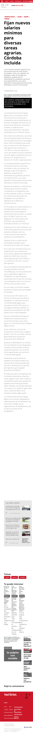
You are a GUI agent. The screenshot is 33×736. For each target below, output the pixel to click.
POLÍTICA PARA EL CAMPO (9, 596)
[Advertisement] (18, 467)
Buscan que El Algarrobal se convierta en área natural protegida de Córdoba (13, 519)
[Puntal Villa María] (10, 696)
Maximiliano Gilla (16, 513)
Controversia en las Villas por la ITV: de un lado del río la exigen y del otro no (13, 507)
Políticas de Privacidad (9, 725)
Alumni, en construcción (12, 539)
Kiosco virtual (16, 717)
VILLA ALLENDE (26, 675)
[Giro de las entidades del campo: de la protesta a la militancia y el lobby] (6, 603)
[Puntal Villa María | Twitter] (30, 695)
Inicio (6, 1)
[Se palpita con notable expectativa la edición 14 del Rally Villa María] (12, 643)
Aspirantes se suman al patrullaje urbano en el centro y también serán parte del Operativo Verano (13, 534)
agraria (14, 577)
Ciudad (12, 1)
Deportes (25, 1)
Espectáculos (12, 718)
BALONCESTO (27, 651)
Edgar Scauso (15, 543)
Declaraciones (15, 596)
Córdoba (22, 577)
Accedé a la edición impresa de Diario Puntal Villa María (27, 647)
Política (11, 712)
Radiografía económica (26, 663)
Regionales (18, 1)
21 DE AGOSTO (27, 639)
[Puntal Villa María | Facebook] (26, 695)
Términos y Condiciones (9, 724)
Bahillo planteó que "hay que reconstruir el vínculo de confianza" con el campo (16, 623)
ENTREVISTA (22, 596)
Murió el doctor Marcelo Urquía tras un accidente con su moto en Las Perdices (13, 527)
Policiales (6, 712)
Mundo (11, 709)
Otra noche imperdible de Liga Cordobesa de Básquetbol (27, 659)
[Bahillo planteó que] (14, 611)
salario (7, 577)
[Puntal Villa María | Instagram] (26, 698)
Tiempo (11, 715)
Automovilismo (8, 648)
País (10, 706)
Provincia (6, 718)
